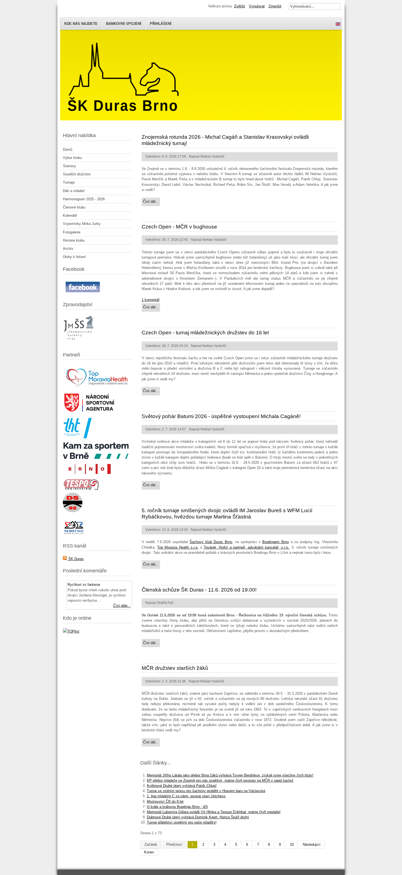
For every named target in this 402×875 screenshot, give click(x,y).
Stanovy (69, 166)
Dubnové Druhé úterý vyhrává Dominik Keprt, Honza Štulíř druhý (198, 817)
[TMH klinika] (97, 388)
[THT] (78, 439)
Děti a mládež (74, 191)
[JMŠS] (79, 343)
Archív (68, 249)
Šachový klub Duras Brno (211, 542)
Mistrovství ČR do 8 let (165, 801)
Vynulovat (257, 6)
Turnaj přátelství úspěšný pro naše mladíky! (182, 822)
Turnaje (69, 182)
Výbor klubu (72, 158)
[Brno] (89, 475)
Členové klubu (74, 207)
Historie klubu (74, 240)
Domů (67, 149)
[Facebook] (83, 293)
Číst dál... (151, 201)
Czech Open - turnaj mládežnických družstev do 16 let (205, 332)
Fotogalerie (71, 232)
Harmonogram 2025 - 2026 (84, 199)
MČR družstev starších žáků (175, 668)
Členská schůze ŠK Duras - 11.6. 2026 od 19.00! (199, 590)
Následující (312, 844)
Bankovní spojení (123, 24)
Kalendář (70, 215)
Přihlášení (160, 24)
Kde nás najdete (81, 24)
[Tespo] (81, 489)
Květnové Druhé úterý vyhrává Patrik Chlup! (182, 786)
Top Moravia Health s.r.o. (178, 547)
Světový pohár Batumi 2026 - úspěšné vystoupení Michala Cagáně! (221, 416)
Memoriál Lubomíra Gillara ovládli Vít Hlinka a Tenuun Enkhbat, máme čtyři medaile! (214, 812)
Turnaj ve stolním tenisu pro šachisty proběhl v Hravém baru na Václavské (206, 791)
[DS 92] (72, 511)
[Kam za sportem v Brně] (96, 458)
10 (292, 844)
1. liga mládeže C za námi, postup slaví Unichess (186, 796)
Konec (149, 852)
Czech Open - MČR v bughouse (179, 227)
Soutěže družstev (77, 174)
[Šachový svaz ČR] (74, 534)
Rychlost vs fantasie (84, 585)
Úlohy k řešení (74, 257)
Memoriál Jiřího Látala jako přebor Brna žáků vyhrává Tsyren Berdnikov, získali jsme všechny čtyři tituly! (230, 775)
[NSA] (89, 412)
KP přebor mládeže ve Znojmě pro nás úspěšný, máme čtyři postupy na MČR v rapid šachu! (220, 780)
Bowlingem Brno (275, 542)
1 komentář (150, 300)
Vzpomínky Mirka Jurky (82, 224)
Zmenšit (275, 6)
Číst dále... (122, 606)
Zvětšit (239, 6)
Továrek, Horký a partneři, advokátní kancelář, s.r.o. (246, 547)
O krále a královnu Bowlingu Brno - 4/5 (177, 807)
